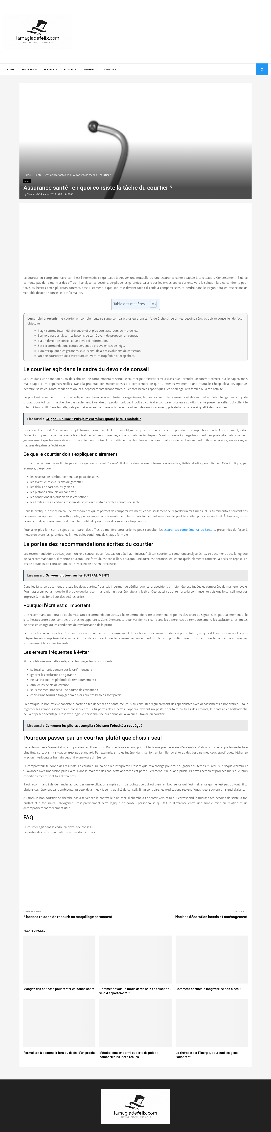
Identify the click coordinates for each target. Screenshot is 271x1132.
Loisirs (69, 69)
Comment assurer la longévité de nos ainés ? (208, 989)
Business (27, 69)
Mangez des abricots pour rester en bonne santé (58, 989)
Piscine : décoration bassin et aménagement (211, 917)
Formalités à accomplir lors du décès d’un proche (59, 1053)
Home (10, 69)
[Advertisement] (196, 31)
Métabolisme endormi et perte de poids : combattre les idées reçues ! (128, 1055)
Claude (31, 194)
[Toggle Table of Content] (151, 304)
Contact (110, 69)
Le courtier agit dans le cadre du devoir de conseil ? (58, 827)
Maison (89, 69)
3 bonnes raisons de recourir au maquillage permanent (67, 917)
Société (49, 69)
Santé (27, 181)
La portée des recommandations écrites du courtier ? (59, 832)
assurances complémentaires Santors (189, 530)
